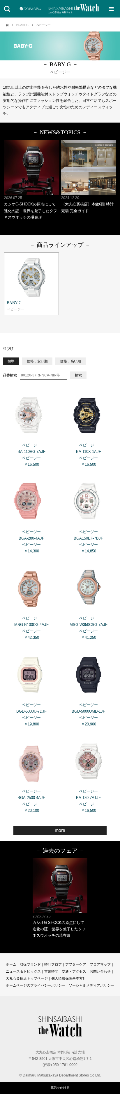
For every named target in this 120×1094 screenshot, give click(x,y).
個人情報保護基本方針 (68, 978)
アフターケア (75, 964)
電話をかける (60, 1087)
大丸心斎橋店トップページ (27, 978)
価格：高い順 (70, 361)
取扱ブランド (30, 964)
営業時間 (51, 971)
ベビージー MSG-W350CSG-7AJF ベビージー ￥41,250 (88, 628)
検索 (78, 375)
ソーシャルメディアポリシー (91, 985)
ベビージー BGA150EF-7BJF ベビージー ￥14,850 (88, 541)
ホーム (11, 964)
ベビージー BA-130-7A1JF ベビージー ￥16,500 (88, 801)
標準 (11, 361)
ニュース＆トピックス (23, 971)
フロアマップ (100, 964)
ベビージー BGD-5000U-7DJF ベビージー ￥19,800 (31, 714)
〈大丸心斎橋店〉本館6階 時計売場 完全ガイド (87, 204)
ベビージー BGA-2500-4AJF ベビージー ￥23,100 (31, 801)
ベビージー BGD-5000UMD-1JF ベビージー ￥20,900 (88, 714)
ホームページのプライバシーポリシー (35, 985)
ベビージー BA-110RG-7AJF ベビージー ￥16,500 (31, 455)
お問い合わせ (100, 971)
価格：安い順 (37, 361)
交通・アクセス (74, 971)
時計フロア (53, 964)
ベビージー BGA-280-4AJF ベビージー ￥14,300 (31, 541)
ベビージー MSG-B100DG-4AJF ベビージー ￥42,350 (31, 628)
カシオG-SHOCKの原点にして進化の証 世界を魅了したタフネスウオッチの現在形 (30, 207)
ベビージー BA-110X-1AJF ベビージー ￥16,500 (88, 455)
